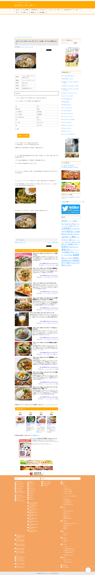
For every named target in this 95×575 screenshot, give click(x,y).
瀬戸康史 (66, 255)
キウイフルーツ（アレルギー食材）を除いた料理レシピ (20, 536)
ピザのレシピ (18, 498)
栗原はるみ (76, 247)
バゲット (65, 509)
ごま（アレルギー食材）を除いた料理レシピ (20, 552)
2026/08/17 (40, 339)
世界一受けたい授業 (67, 518)
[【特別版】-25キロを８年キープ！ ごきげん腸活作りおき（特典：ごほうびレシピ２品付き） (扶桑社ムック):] (72, 57)
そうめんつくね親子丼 (67, 110)
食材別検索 (64, 565)
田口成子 (70, 255)
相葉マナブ (66, 526)
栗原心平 (65, 249)
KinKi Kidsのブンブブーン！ (69, 554)
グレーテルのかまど (67, 502)
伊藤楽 (78, 228)
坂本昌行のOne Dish (73, 234)
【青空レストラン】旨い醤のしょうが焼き (71, 85)
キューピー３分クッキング (28, 36)
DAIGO (64, 221)
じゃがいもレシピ (32, 490)
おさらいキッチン (24, 5)
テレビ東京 (64, 537)
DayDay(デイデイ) (67, 9)
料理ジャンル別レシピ (47, 481)
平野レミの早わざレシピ (68, 504)
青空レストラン (66, 512)
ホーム (15, 36)
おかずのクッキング (67, 525)
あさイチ (18, 9)
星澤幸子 (65, 247)
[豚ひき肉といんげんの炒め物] (30, 421)
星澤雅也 (71, 247)
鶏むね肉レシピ (32, 482)
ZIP (16, 12)
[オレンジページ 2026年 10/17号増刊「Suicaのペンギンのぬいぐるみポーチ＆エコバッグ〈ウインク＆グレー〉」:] (24, 448)
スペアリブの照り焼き (52, 242)
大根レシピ (31, 497)
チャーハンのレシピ (20, 482)
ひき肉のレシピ (35, 435)
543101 (73, 145)
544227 (73, 53)
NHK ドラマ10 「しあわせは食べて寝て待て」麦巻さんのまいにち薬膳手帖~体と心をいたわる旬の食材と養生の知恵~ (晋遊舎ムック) (74, 141)
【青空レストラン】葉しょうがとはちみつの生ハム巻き (71, 89)
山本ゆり (66, 244)
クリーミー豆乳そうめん (67, 107)
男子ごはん (66, 539)
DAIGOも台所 (34, 9)
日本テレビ (20, 36)
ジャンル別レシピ (24, 12)
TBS (63, 531)
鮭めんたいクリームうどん (68, 125)
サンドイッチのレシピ (20, 496)
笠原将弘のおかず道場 (68, 260)
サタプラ (65, 535)
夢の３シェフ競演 (68, 491)
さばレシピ (31, 491)
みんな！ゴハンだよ (68, 493)
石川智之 (70, 258)
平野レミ (76, 244)
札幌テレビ (64, 557)
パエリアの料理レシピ (20, 557)
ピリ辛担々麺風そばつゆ (67, 98)
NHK (63, 483)
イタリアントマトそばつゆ (68, 95)
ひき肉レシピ (31, 493)
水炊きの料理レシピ (20, 558)
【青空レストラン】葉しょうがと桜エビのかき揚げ (71, 82)
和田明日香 (64, 231)
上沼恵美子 (66, 228)
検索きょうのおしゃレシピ (70, 550)
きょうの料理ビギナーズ (68, 500)
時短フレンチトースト (67, 131)
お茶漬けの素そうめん (67, 104)
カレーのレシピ (19, 490)
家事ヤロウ (66, 528)
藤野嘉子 (65, 262)
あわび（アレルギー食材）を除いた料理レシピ (20, 545)
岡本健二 (71, 244)
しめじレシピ (31, 499)
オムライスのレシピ (20, 500)
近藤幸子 (78, 262)
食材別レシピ (33, 12)
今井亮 (75, 228)
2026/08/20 (40, 293)
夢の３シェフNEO (68, 489)
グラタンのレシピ (19, 484)
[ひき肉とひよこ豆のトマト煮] (41, 422)
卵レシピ (30, 495)
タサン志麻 (69, 226)
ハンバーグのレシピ (20, 486)
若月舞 (57, 265)
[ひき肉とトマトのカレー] (20, 422)
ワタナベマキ (56, 277)
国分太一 (71, 231)
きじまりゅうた (70, 221)
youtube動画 (41, 12)
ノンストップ (50, 9)
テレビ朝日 (64, 520)
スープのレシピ (19, 488)
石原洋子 (65, 258)
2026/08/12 (41, 398)
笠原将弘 (76, 258)
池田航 (62, 252)
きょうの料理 (25, 9)
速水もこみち (66, 265)
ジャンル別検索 (65, 567)
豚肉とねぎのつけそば (20, 242)
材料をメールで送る (23, 135)
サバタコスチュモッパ (67, 128)
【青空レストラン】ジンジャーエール (70, 92)
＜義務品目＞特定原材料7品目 (68, 165)
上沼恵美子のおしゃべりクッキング (70, 523)
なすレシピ (31, 486)
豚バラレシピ (31, 484)
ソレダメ (76, 9)
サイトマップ (45, 485)
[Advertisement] (47, 25)
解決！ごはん (71, 263)
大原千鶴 (56, 398)
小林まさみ (22, 239)
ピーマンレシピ (32, 488)
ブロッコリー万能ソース (67, 122)
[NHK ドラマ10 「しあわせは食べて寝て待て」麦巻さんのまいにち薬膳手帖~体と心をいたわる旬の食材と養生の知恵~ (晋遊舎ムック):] (72, 148)
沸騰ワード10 (66, 516)
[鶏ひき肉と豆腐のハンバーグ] (51, 422)
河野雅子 (67, 252)
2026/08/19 (40, 309)
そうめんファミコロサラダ (68, 113)
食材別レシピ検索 (46, 483)
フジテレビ (64, 544)
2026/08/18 (40, 323)
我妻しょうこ (56, 354)
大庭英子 (69, 237)
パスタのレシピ (19, 495)
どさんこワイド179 (67, 559)
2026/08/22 (42, 265)
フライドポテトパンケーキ (68, 116)
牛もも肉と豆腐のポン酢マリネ (69, 75)
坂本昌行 (65, 234)
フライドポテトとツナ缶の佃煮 (69, 119)
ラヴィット (59, 9)
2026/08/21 (40, 277)
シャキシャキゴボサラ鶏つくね (69, 134)
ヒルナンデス (42, 9)
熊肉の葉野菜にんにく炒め (68, 78)
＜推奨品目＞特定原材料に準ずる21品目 (70, 167)
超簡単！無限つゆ (66, 101)
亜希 (72, 228)
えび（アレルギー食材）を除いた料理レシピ (20, 541)
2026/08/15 (40, 354)
